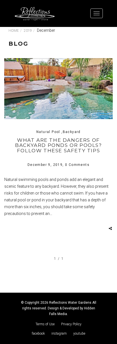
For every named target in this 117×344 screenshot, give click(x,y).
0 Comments (77, 165)
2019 (28, 31)
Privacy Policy (71, 324)
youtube (79, 333)
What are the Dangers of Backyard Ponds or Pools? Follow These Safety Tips (58, 145)
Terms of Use (45, 324)
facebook (38, 333)
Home (14, 31)
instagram (59, 333)
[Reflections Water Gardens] (34, 13)
